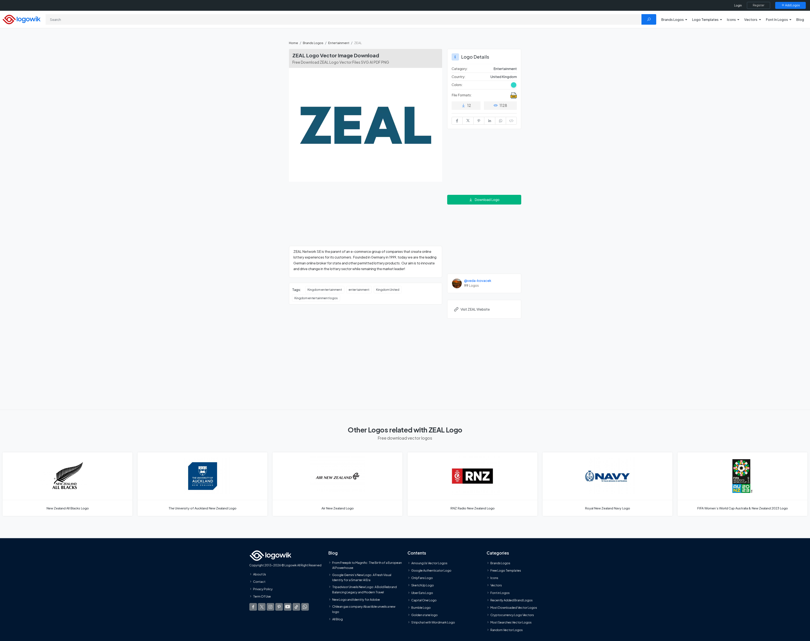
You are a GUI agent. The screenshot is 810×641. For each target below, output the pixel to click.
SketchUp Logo (422, 585)
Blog (800, 19)
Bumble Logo (421, 607)
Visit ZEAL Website (475, 309)
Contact (259, 581)
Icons (494, 578)
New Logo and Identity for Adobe (356, 599)
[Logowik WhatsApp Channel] (305, 607)
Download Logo (487, 199)
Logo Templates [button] (705, 19)
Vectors (496, 585)
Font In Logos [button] (777, 19)
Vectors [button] (750, 19)
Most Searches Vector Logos (511, 622)
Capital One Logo (424, 600)
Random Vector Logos (506, 630)
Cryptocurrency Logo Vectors (512, 615)
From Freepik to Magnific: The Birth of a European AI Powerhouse (367, 565)
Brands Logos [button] (672, 19)
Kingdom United (387, 289)
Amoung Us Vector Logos (429, 563)
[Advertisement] (365, 216)
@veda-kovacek (477, 280)
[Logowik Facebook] (253, 607)
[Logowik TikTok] (296, 607)
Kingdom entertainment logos (316, 298)
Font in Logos (500, 593)
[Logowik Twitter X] (262, 607)
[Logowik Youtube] (288, 607)
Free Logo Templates (505, 570)
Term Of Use (262, 596)
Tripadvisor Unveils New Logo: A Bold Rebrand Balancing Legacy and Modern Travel (364, 589)
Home (293, 43)
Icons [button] (731, 19)
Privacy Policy (263, 589)
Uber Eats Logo (422, 593)
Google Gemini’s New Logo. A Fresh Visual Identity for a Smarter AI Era (361, 577)
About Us (259, 574)
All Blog (337, 619)
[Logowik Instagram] (270, 607)
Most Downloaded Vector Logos (513, 607)
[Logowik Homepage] (21, 19)
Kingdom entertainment (325, 289)
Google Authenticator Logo (431, 570)
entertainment (359, 289)
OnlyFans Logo (422, 578)
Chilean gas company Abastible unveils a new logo (363, 609)
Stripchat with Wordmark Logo (433, 622)
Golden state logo (424, 615)
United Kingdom (503, 76)
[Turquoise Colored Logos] (513, 85)
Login (738, 5)
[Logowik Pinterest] (279, 607)
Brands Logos (313, 43)
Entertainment (338, 43)
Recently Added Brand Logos (511, 600)
